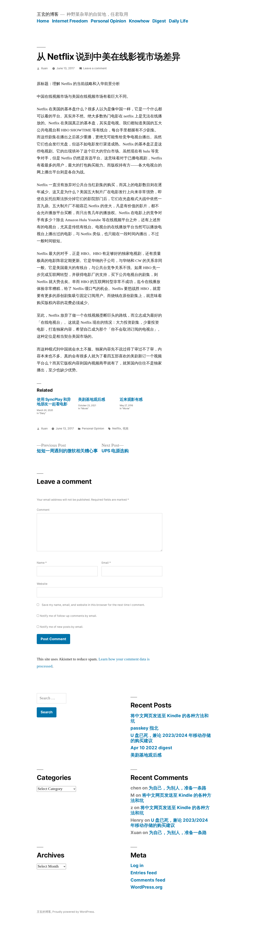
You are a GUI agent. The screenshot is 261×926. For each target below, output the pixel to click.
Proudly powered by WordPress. (73, 911)
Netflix (116, 428)
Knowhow (139, 21)
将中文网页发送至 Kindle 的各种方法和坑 (169, 718)
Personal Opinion (108, 21)
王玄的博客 (48, 14)
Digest (159, 21)
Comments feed (147, 880)
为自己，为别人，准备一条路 (177, 788)
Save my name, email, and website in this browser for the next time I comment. (93, 605)
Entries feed (143, 872)
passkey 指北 (144, 728)
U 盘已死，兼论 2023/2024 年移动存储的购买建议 (170, 738)
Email (106, 562)
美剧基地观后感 (91, 399)
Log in (136, 865)
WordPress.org (146, 887)
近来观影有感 (131, 399)
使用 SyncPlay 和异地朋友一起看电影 (54, 401)
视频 (125, 428)
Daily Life (178, 21)
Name (42, 562)
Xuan (44, 68)
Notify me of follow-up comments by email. (68, 616)
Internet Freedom (70, 21)
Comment (43, 509)
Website (42, 583)
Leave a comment (95, 68)
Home (43, 21)
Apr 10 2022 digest (151, 747)
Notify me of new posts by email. (61, 626)
